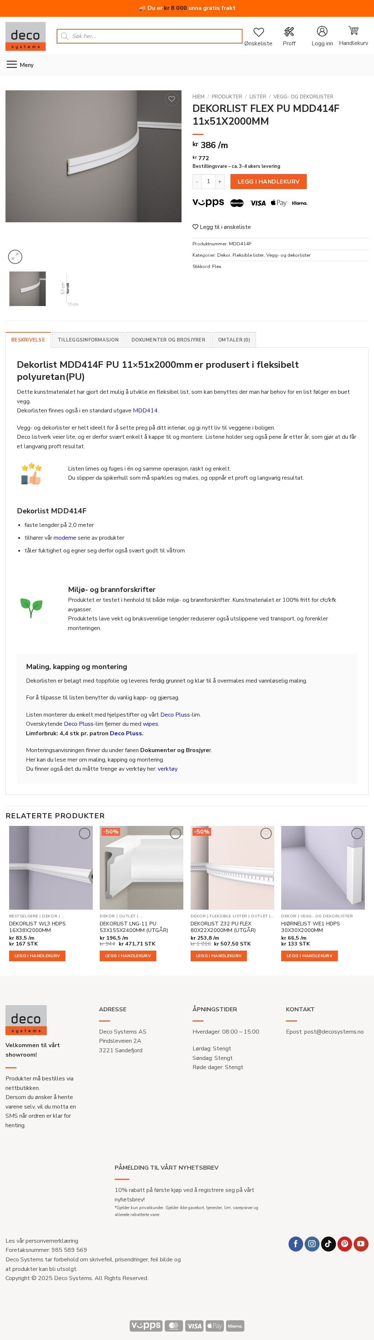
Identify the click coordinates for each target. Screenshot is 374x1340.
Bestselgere (23, 916)
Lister (257, 96)
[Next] (168, 178)
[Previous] (18, 178)
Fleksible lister (248, 255)
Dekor (223, 255)
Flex (216, 266)
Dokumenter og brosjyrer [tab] (168, 340)
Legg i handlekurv (269, 181)
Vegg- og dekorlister (303, 96)
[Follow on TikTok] (328, 1244)
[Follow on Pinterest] (344, 1244)
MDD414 (145, 411)
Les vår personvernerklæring (41, 1241)
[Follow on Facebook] (296, 1244)
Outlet (127, 916)
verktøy (168, 769)
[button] (322, 36)
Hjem (198, 96)
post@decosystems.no (334, 1032)
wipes (150, 724)
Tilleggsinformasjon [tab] (88, 340)
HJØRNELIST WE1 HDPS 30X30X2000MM (310, 927)
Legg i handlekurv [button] (37, 956)
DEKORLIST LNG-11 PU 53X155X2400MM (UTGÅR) (134, 927)
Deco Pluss (175, 715)
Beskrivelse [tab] (28, 340)
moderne (65, 538)
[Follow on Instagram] (312, 1244)
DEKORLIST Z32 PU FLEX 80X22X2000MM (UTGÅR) (223, 927)
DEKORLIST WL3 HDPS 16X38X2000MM (37, 927)
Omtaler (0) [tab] (234, 340)
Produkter (227, 96)
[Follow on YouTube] (361, 1244)
